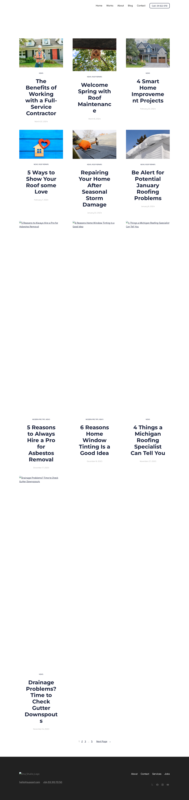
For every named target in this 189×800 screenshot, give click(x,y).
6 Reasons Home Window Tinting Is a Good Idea (94, 440)
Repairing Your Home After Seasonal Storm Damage (94, 188)
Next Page (103, 741)
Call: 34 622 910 (159, 5)
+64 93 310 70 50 (52, 782)
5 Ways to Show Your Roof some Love (41, 182)
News (41, 73)
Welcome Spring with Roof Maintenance (94, 98)
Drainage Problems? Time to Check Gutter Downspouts (41, 701)
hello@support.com (29, 782)
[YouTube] (168, 785)
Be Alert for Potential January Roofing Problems (148, 185)
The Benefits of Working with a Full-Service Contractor (41, 97)
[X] (152, 785)
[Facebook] (157, 785)
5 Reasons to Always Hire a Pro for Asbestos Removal (41, 443)
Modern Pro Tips (38, 419)
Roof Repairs (97, 77)
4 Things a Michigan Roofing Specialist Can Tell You (148, 440)
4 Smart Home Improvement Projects (148, 91)
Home (99, 5)
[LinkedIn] (162, 785)
